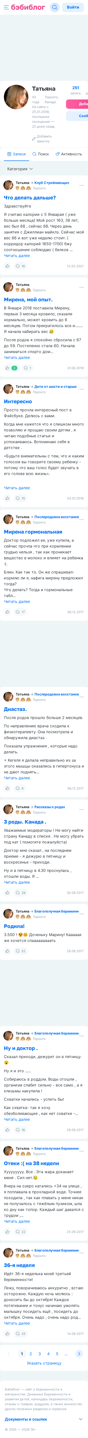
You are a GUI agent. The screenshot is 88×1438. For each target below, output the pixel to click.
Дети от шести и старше (55, 386)
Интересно (18, 401)
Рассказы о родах (49, 807)
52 (23, 951)
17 (23, 612)
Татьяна (22, 183)
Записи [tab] (19, 154)
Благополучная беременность (60, 911)
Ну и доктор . (21, 1048)
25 (23, 1334)
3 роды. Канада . (25, 821)
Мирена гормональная (33, 531)
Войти (73, 7)
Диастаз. (15, 709)
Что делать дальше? (30, 197)
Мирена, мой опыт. (28, 299)
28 (23, 893)
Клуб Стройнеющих (51, 183)
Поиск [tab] (43, 154)
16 (23, 266)
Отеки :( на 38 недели (31, 1163)
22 (23, 1232)
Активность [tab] (71, 154)
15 (23, 498)
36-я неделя (19, 1265)
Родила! (14, 926)
